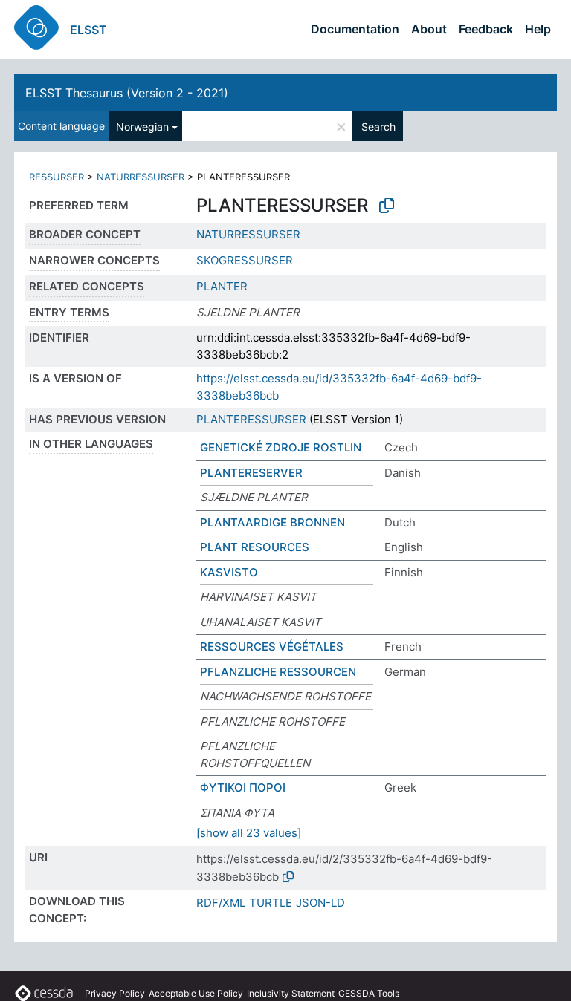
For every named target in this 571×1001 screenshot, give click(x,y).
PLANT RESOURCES (254, 547)
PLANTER (222, 286)
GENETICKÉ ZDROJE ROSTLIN (280, 447)
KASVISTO (229, 572)
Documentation (355, 29)
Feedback (486, 29)
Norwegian (142, 126)
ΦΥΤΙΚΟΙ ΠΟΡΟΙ (243, 787)
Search (378, 126)
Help (538, 29)
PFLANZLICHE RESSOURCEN (278, 672)
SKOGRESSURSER (244, 260)
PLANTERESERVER (251, 473)
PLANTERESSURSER (251, 419)
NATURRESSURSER (140, 177)
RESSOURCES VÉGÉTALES (271, 646)
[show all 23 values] (248, 833)
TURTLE (270, 903)
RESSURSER (56, 177)
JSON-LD (320, 903)
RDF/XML (220, 903)
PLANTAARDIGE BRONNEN (272, 522)
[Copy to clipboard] (386, 206)
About (429, 29)
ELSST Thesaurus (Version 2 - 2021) (126, 92)
